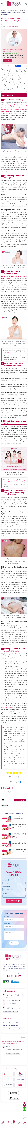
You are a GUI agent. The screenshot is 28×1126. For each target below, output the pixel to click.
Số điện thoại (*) (6, 886)
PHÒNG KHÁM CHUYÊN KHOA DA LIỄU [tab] (15, 1037)
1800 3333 (8, 1000)
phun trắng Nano (6, 707)
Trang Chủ (3, 10)
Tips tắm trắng (9, 86)
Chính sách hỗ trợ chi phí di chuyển (11, 1029)
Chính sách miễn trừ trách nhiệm (11, 1022)
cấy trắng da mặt (10, 353)
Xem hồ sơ (7, 60)
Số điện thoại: (7, 923)
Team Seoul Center (13, 26)
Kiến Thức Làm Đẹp (13, 10)
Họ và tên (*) (5, 880)
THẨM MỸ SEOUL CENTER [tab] (22, 1037)
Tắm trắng (21, 10)
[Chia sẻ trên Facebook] (21, 782)
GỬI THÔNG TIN (12, 901)
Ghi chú (4, 893)
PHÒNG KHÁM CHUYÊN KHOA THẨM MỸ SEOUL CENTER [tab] (6, 1037)
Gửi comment (19, 800)
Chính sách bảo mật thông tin (10, 1025)
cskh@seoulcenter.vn (11, 1003)
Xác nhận (14, 943)
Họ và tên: (6, 916)
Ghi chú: (6, 929)
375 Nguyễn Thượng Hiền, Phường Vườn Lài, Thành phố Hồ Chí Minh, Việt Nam (15, 996)
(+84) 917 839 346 (16, 1000)
